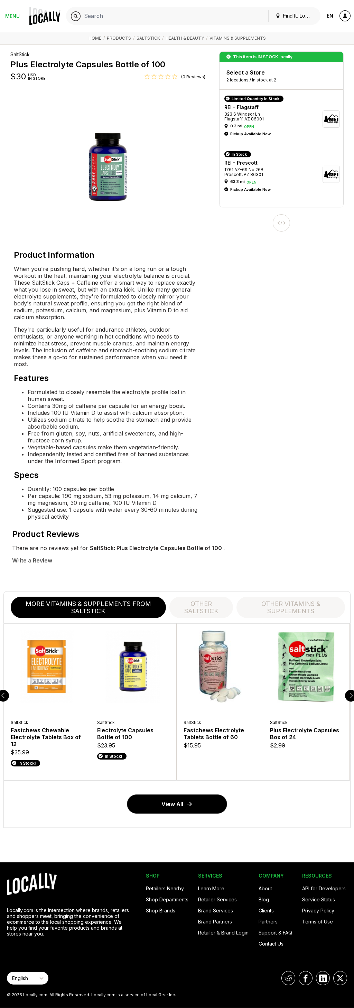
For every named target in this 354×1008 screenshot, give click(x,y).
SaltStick (148, 38)
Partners (268, 921)
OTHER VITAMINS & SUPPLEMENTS (290, 607)
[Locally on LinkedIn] (323, 978)
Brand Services (215, 910)
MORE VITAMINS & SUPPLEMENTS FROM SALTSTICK (88, 607)
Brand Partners (215, 921)
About (265, 888)
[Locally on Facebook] (306, 978)
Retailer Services (217, 899)
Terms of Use (317, 921)
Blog (264, 899)
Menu (12, 16)
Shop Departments (167, 899)
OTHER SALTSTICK (201, 607)
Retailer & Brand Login (223, 933)
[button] (283, 119)
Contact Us (271, 944)
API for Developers (324, 888)
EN (330, 16)
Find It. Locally (298, 16)
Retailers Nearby (165, 888)
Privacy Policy (318, 910)
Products (119, 38)
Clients (266, 910)
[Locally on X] (340, 978)
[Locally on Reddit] (288, 978)
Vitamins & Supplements (237, 38)
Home (94, 38)
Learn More (211, 888)
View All (172, 804)
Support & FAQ (275, 933)
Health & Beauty (185, 38)
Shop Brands (160, 910)
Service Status (318, 899)
